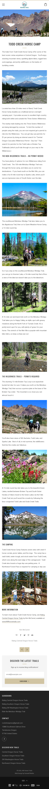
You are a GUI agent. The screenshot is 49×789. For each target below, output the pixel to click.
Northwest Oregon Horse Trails (13, 763)
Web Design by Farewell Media (24, 773)
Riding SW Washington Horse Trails (15, 708)
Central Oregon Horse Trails (12, 752)
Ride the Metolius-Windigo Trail (13, 712)
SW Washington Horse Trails (12, 759)
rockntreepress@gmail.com (12, 723)
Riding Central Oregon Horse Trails (24, 641)
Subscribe (23, 681)
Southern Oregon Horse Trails (13, 756)
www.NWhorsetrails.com (11, 622)
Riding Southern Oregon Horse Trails (15, 704)
